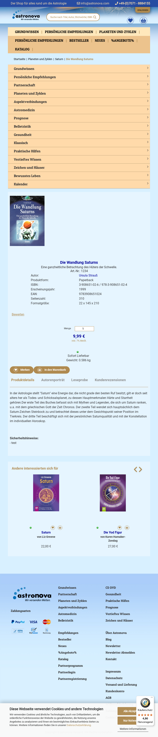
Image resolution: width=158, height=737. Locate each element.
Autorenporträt (53, 380)
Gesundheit (23, 135)
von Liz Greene (46, 536)
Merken (25, 369)
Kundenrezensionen (110, 380)
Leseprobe (79, 380)
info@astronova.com (94, 3)
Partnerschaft (24, 85)
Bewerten (18, 314)
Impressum (113, 671)
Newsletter (113, 646)
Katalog (22, 49)
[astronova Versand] (26, 15)
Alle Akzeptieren (133, 711)
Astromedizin (24, 110)
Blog (109, 639)
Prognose (21, 118)
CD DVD (111, 587)
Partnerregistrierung (72, 679)
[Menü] (152, 698)
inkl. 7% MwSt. (79, 340)
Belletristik (22, 126)
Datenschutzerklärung (79, 725)
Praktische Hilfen (27, 151)
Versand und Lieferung (121, 684)
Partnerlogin (67, 672)
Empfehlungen (68, 633)
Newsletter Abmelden (120, 652)
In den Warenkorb (55, 369)
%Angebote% (123, 40)
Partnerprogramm (70, 665)
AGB (108, 698)
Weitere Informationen (133, 728)
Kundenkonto (115, 691)
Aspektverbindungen (30, 102)
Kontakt (111, 659)
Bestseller (79, 40)
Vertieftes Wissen (27, 159)
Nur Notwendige (133, 720)
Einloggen (143, 10)
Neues (100, 40)
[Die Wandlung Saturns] (27, 220)
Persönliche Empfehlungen (69, 32)
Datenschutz (114, 678)
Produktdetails (22, 380)
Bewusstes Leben (27, 176)
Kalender (21, 184)
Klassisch (21, 143)
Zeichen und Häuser (29, 167)
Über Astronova (116, 633)
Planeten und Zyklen (118, 32)
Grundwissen (27, 32)
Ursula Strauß (88, 275)
